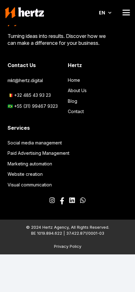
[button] (126, 12)
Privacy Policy (67, 246)
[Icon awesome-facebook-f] (62, 201)
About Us (77, 90)
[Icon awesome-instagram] (52, 201)
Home (74, 80)
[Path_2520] (72, 201)
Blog (72, 101)
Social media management (35, 142)
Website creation (25, 174)
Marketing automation (30, 163)
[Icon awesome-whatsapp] (83, 201)
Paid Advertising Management (38, 153)
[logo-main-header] (24, 12)
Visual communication (30, 184)
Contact (76, 111)
